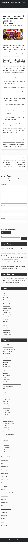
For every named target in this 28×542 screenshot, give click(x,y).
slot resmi (5, 432)
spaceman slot (6, 443)
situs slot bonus (5, 479)
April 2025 (5, 325)
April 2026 (5, 299)
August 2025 (6, 317)
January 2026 (6, 306)
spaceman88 (6, 445)
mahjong (5, 364)
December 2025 (7, 308)
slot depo (5, 403)
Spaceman (5, 440)
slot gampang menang (8, 419)
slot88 (4, 438)
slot (9, 139)
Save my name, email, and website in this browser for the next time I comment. (14, 228)
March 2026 (6, 301)
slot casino (3, 499)
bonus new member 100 (9, 349)
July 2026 (5, 293)
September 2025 (7, 314)
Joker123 (5, 355)
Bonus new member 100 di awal (9, 492)
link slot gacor (4, 512)
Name (3, 205)
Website (3, 218)
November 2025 (7, 310)
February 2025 (6, 330)
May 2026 (5, 297)
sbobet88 (5, 382)
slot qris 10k (6, 427)
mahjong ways (6, 368)
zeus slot (5, 451)
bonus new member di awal (10, 278)
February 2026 (6, 304)
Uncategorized (6, 449)
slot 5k (5, 392)
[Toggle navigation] (4, 5)
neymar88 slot (4, 496)
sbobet (4, 377)
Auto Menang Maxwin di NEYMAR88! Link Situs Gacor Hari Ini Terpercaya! (13, 19)
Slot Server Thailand (8, 434)
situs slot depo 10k (8, 386)
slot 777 (5, 395)
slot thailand (4, 515)
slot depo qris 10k (7, 412)
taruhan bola (6, 447)
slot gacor (5, 144)
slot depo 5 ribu (5, 466)
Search (2, 236)
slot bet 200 (6, 397)
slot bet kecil (6, 399)
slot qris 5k (6, 429)
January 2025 (6, 332)
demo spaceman (7, 353)
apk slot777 (6, 345)
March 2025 (6, 327)
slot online (20, 146)
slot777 (5, 436)
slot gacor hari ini (13, 144)
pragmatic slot (4, 486)
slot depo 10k (6, 406)
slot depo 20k (6, 408)
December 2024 (7, 334)
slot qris (5, 425)
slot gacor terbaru (12, 146)
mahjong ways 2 (7, 371)
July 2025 (5, 319)
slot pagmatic (4, 473)
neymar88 (5, 373)
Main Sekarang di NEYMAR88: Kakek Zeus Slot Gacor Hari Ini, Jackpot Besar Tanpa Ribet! (15, 280)
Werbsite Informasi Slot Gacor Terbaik (14, 2)
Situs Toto (5, 388)
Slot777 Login (4, 470)
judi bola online (7, 360)
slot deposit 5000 (5, 457)
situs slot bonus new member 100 (12, 384)
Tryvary (19, 540)
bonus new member (8, 347)
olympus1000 (6, 375)
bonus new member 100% (9, 351)
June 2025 (5, 321)
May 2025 (5, 323)
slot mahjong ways (8, 421)
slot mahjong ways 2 (8, 423)
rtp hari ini (18, 142)
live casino (5, 362)
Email (2, 212)
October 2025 (6, 312)
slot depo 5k (6, 410)
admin (20, 25)
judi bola (5, 358)
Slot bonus (5, 401)
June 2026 (5, 295)
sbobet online (6, 379)
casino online (19, 139)
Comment (4, 184)
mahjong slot (6, 366)
